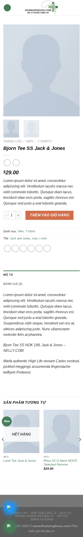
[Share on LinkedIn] (47, 248)
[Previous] (10, 70)
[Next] (73, 70)
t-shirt (43, 238)
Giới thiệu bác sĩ (43, 513)
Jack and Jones (20, 238)
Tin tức (62, 516)
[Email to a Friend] (31, 248)
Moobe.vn (48, 531)
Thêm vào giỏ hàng (49, 215)
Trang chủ (12, 141)
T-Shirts (44, 141)
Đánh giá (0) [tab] (12, 284)
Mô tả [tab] (8, 274)
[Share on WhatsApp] (7, 248)
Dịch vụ (65, 513)
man (35, 238)
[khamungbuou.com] (41, 8)
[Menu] (7, 8)
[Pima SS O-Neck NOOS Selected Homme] (62, 431)
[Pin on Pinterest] (39, 248)
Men (29, 141)
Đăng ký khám (42, 519)
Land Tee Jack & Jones (19, 460)
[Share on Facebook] (15, 248)
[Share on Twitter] (23, 248)
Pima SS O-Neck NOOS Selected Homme (60, 462)
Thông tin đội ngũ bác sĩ (34, 516)
